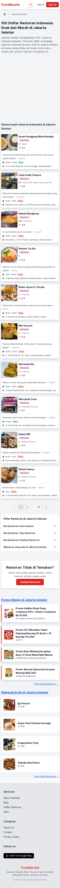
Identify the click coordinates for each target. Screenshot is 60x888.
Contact (7, 832)
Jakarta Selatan (19, 14)
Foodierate (10, 4)
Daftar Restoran (12, 807)
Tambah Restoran (30, 582)
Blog (5, 802)
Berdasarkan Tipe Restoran (19, 533)
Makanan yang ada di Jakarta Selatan (25, 547)
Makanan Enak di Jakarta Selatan (24, 692)
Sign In (40, 4)
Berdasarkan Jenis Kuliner (18, 526)
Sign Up (52, 4)
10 (39, 507)
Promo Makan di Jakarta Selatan (24, 600)
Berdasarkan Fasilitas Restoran (21, 540)
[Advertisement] (30, 88)
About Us (8, 827)
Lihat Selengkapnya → (46, 683)
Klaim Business (11, 797)
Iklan (6, 811)
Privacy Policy (11, 836)
